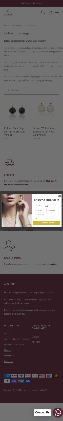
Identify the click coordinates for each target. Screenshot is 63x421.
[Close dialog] (59, 196)
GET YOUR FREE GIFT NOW (46, 223)
